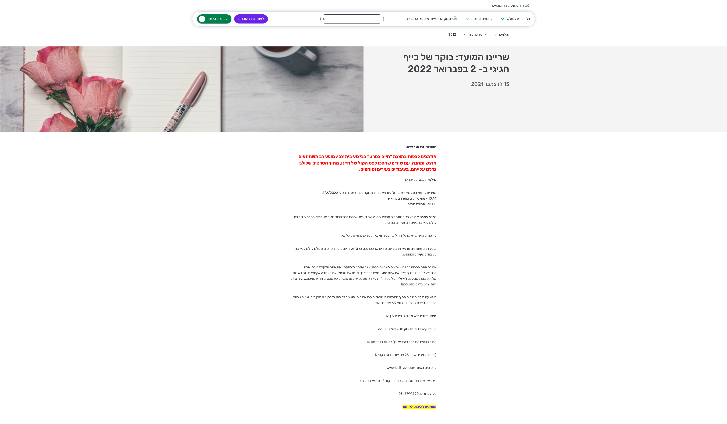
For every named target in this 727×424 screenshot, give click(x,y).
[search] (352, 19)
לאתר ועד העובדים (251, 19)
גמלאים (504, 34)
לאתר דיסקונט (217, 19)
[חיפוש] (352, 19)
